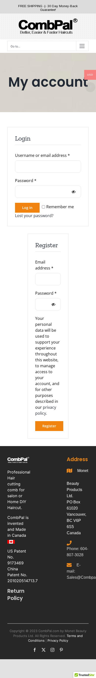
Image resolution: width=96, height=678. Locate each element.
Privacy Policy (58, 640)
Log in (27, 207)
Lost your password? (34, 215)
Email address (48, 265)
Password (34, 180)
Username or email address (48, 155)
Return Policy (15, 594)
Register (49, 426)
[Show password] (73, 191)
